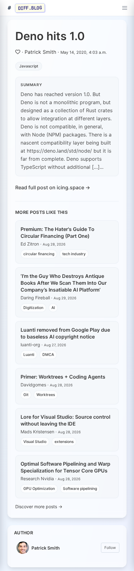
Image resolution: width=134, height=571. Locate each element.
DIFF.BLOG (30, 7)
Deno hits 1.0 (50, 36)
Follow (110, 547)
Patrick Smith (40, 52)
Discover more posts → (38, 506)
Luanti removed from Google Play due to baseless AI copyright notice (65, 333)
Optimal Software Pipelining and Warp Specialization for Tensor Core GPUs (65, 467)
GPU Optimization (39, 488)
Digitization (33, 307)
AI (53, 307)
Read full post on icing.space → (52, 187)
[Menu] (124, 8)
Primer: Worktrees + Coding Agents (63, 377)
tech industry (74, 253)
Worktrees (45, 394)
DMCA (48, 354)
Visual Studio (34, 441)
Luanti (28, 354)
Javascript (28, 66)
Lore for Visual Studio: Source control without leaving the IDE (65, 420)
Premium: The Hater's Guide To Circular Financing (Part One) (57, 232)
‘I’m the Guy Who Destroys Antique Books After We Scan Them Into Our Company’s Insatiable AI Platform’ (64, 283)
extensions (64, 441)
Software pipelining (80, 488)
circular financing (38, 253)
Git (25, 394)
